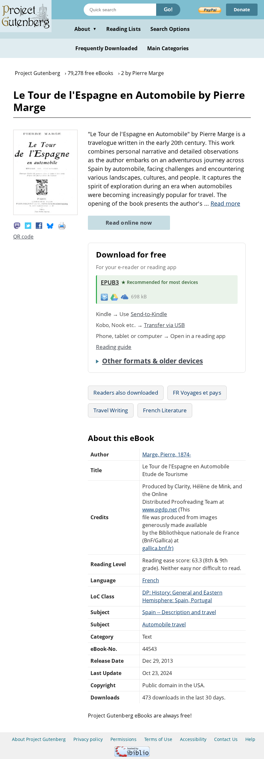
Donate (242, 9)
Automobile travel (164, 624)
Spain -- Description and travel (179, 612)
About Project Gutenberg (39, 739)
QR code (23, 236)
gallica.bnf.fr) (158, 548)
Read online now (129, 222)
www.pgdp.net (159, 509)
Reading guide (114, 347)
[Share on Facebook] (39, 225)
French (150, 580)
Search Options (170, 29)
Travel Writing (110, 410)
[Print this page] (61, 225)
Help (250, 739)
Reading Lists (123, 29)
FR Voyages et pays (197, 392)
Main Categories (168, 48)
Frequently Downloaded (106, 48)
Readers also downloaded (125, 392)
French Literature (165, 410)
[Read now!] (45, 213)
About (85, 29)
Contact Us (225, 739)
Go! (168, 9)
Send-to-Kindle (149, 314)
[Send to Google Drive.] (114, 297)
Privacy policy (88, 739)
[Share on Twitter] (28, 225)
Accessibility (193, 739)
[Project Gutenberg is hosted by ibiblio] (132, 755)
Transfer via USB (164, 325)
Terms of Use (158, 739)
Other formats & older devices (152, 361)
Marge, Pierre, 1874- (166, 454)
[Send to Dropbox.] (104, 297)
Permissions (123, 739)
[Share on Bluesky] (50, 225)
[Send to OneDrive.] (124, 297)
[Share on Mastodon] (17, 225)
